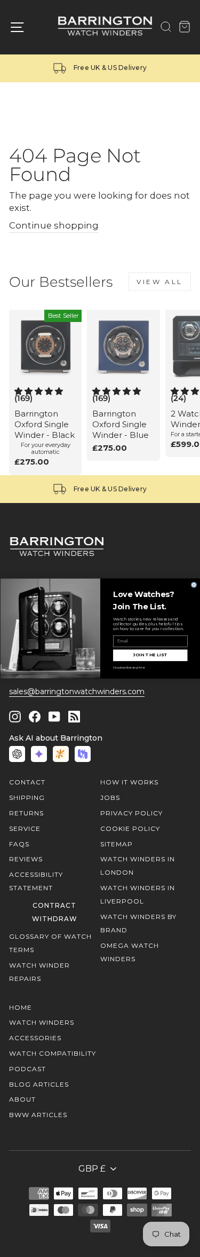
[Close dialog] (193, 585)
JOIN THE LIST (150, 655)
